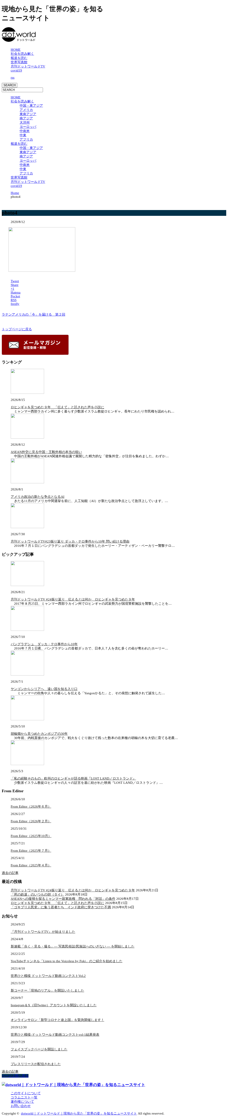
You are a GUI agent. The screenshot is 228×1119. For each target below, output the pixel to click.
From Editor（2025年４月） (31, 865)
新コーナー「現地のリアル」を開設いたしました (47, 990)
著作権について (22, 1101)
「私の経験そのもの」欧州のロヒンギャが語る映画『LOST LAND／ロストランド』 (73, 778)
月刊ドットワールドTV (28, 66)
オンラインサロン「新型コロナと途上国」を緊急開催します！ (57, 1020)
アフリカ (26, 139)
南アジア (26, 118)
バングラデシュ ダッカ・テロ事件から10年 (44, 644)
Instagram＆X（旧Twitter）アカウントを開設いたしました (54, 1005)
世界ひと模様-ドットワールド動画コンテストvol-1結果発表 (55, 1034)
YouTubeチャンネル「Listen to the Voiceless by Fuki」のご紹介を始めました (66, 961)
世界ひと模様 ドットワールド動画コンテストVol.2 (48, 976)
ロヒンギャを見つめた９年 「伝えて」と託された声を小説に (57, 407)
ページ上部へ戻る (15, 1076)
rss (12, 77)
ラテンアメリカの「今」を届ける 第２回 (33, 314)
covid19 (16, 70)
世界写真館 (19, 62)
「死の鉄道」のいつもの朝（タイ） (37, 894)
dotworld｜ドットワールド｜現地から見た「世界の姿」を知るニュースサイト (79, 1113)
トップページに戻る (17, 329)
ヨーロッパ (28, 127)
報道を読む (19, 58)
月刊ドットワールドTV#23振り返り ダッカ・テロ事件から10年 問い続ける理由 (70, 541)
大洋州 (25, 122)
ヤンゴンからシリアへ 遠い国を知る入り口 (44, 689)
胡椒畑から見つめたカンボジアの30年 (39, 733)
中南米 (25, 131)
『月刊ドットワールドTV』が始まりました (43, 931)
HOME (15, 49)
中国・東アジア (31, 105)
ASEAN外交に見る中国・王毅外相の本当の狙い (46, 452)
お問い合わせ (21, 1106)
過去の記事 (10, 873)
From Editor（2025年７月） (31, 850)
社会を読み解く (22, 53)
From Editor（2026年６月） (31, 806)
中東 (23, 135)
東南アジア (28, 114)
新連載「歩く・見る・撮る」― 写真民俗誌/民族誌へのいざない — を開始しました (72, 946)
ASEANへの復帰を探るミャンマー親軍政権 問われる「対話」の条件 (63, 899)
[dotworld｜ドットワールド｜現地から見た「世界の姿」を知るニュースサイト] (19, 39)
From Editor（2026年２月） (31, 821)
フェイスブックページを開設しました (39, 1049)
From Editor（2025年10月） (31, 836)
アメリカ (26, 110)
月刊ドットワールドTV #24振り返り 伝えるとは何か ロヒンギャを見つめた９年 (73, 599)
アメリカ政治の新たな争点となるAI (37, 496)
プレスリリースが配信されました (36, 1064)
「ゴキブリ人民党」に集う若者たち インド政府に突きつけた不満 (61, 907)
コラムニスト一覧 (24, 1097)
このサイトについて (26, 1093)
